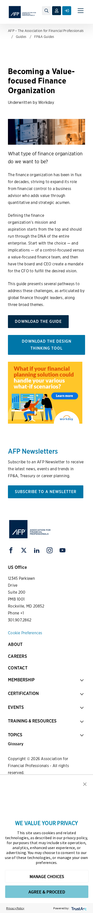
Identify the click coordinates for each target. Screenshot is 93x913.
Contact (18, 667)
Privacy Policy (15, 908)
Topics (15, 734)
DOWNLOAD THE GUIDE (38, 321)
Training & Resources (32, 720)
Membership (21, 679)
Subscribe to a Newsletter (45, 491)
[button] (85, 783)
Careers (17, 656)
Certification (23, 693)
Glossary (15, 744)
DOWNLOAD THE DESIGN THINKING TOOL (46, 345)
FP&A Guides (44, 37)
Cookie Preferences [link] (25, 633)
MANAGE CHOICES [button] (47, 876)
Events (16, 707)
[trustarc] (78, 908)
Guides (21, 37)
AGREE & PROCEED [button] (47, 892)
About (15, 644)
